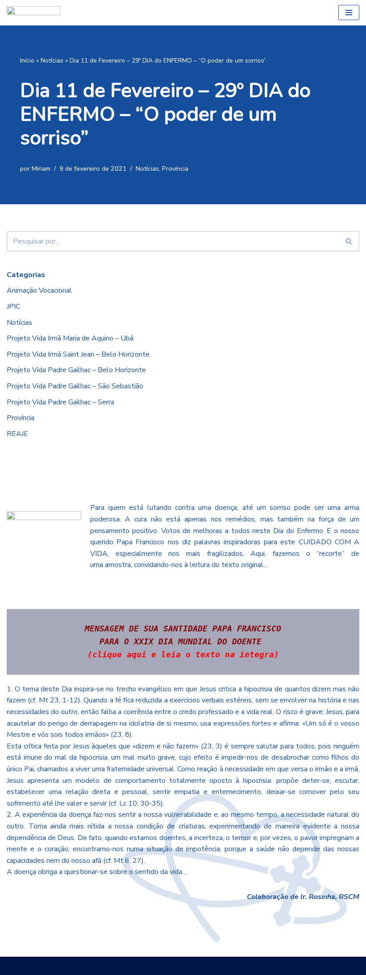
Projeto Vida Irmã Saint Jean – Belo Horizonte (78, 354)
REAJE (17, 434)
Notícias (52, 60)
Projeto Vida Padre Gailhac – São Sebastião (75, 386)
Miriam (41, 168)
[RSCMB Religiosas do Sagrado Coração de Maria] (33, 12)
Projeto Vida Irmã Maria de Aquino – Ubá (70, 338)
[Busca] (349, 241)
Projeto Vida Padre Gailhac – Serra (60, 402)
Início (27, 60)
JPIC (13, 306)
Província (175, 168)
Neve (146, 966)
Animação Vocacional (39, 290)
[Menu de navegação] (348, 12)
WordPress (209, 966)
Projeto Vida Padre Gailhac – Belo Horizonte (76, 370)
